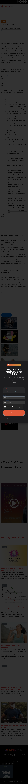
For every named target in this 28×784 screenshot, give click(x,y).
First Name (5, 395)
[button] (26, 362)
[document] (14, 392)
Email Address (6, 400)
